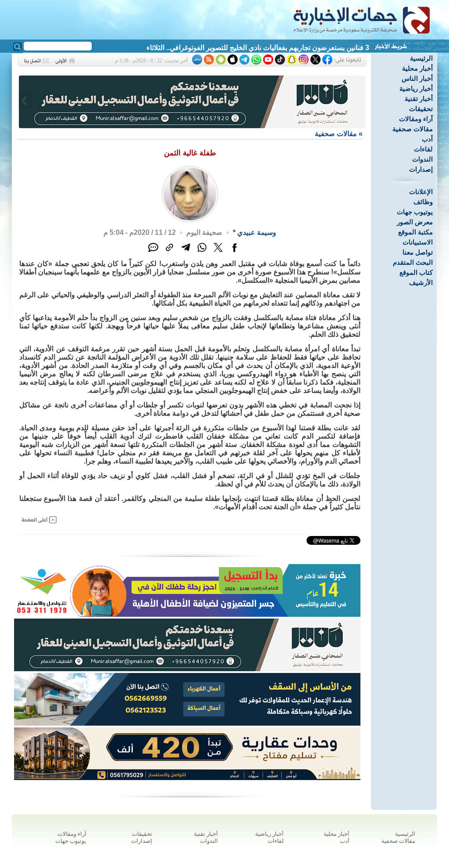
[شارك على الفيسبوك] (234, 252)
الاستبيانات (418, 242)
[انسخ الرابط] (169, 252)
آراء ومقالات (416, 118)
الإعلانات (421, 191)
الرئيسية (421, 58)
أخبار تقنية (419, 98)
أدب (427, 139)
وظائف (423, 201)
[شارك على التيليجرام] (185, 252)
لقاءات (423, 149)
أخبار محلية (417, 68)
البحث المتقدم (413, 262)
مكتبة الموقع (415, 232)
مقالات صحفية (412, 129)
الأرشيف (421, 282)
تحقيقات (421, 108)
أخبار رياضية (416, 88)
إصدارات (421, 169)
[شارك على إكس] (218, 252)
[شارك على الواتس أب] (202, 252)
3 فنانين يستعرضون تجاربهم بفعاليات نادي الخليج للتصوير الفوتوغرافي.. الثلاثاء (257, 47)
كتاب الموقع (416, 272)
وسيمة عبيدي (256, 232)
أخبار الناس (417, 78)
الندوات (422, 159)
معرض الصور (415, 222)
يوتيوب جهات (415, 212)
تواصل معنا (418, 252)
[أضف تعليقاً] (153, 252)
